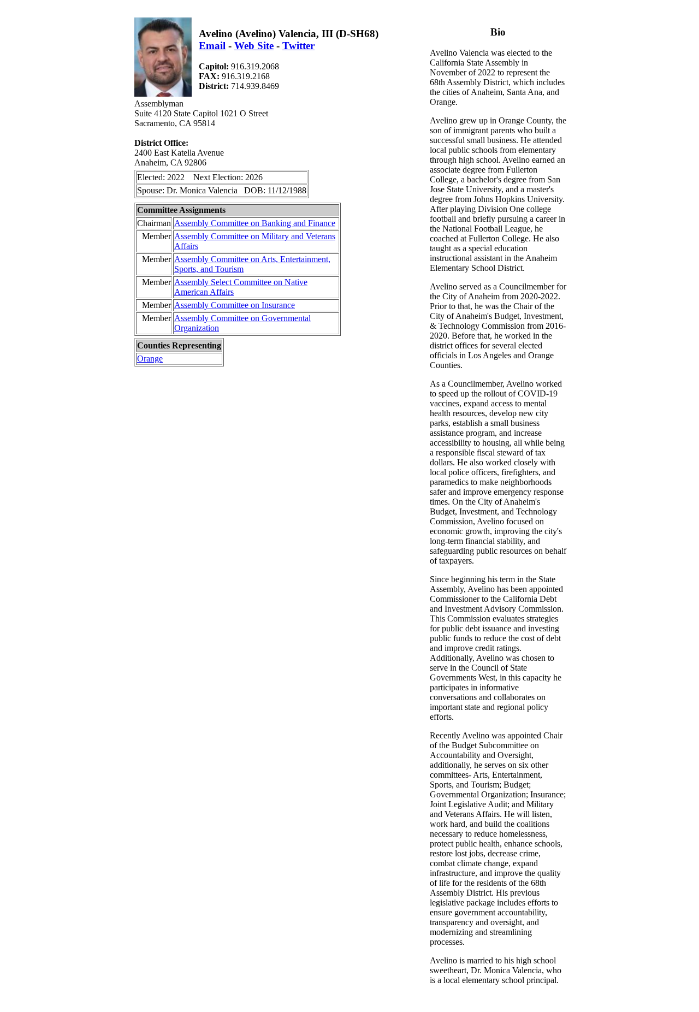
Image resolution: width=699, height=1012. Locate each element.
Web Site (254, 45)
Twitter (298, 45)
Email (212, 45)
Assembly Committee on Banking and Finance (254, 223)
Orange (150, 358)
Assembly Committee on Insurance (234, 305)
